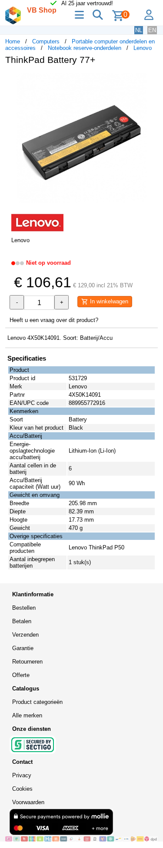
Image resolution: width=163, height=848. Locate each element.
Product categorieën (37, 702)
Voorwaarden (28, 802)
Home (12, 41)
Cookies (22, 789)
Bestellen (24, 608)
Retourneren (27, 661)
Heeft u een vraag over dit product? (54, 320)
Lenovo (142, 48)
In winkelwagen (108, 301)
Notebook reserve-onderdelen (84, 48)
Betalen (21, 621)
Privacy (21, 775)
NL (138, 30)
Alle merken (27, 715)
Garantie (22, 648)
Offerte (21, 675)
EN (152, 30)
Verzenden (25, 634)
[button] (150, 81)
